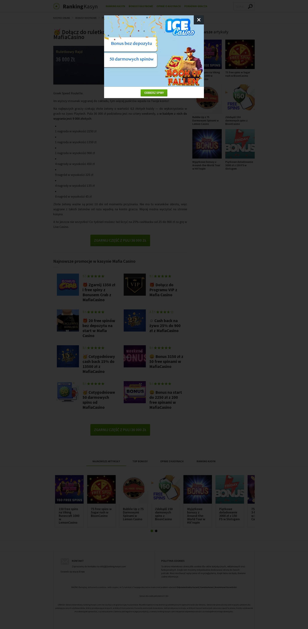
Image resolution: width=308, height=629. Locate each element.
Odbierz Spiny (154, 93)
